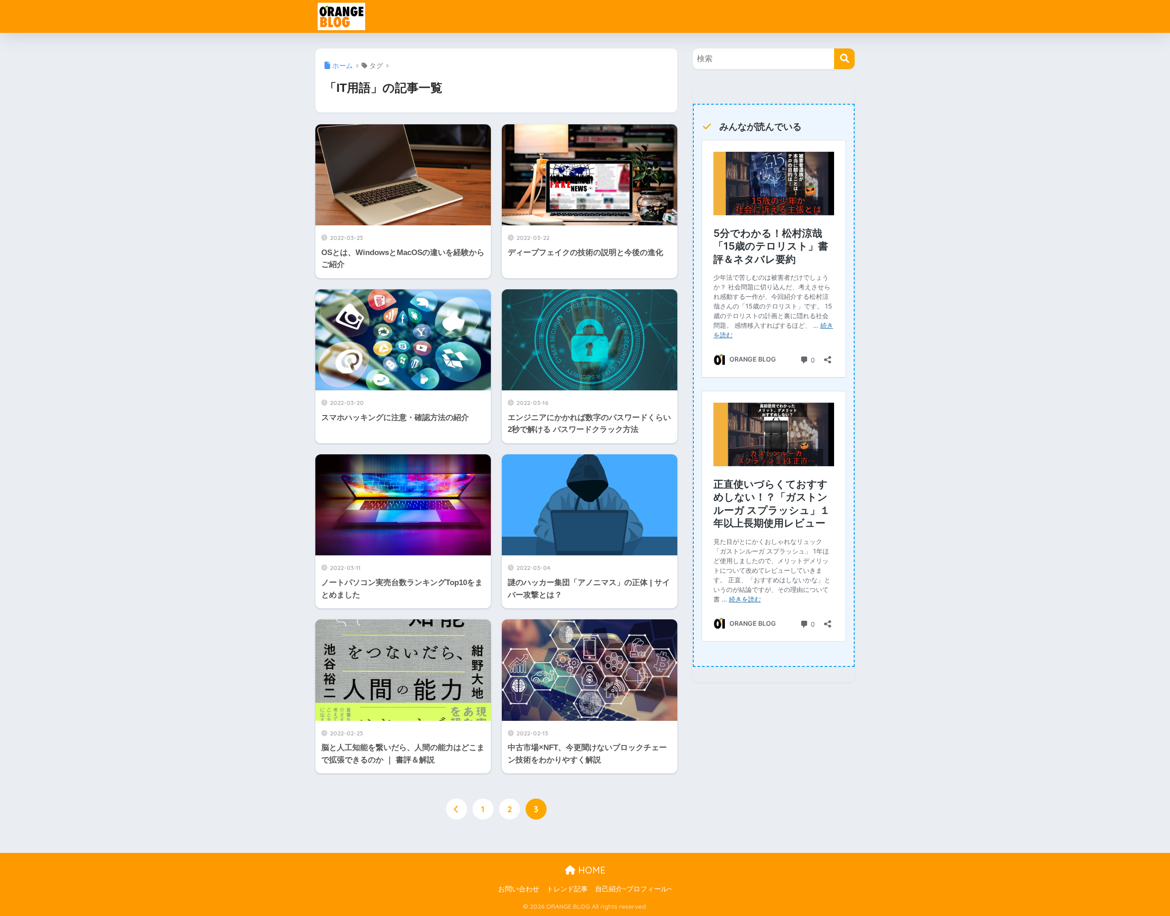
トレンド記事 (567, 889)
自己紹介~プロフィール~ (633, 889)
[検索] (844, 58)
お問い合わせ (518, 889)
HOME (590, 870)
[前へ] (456, 809)
